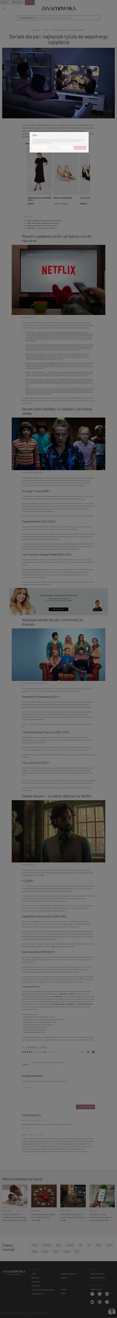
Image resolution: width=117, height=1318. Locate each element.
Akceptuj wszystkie (80, 147)
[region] (59, 142)
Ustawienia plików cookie (39, 147)
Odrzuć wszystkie (66, 147)
